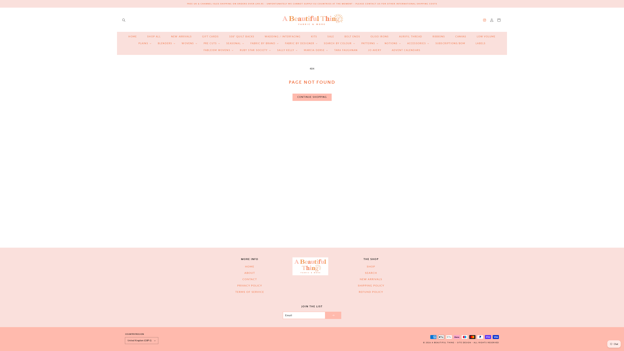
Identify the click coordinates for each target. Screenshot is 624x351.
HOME (249, 266)
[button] (123, 20)
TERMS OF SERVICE (249, 291)
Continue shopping (312, 97)
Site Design (464, 342)
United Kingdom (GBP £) (140, 340)
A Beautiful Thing (443, 342)
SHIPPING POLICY (371, 285)
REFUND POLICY (371, 291)
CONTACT (249, 279)
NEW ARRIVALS (371, 279)
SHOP (371, 266)
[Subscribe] (333, 315)
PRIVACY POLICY (249, 285)
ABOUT (249, 272)
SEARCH (371, 272)
